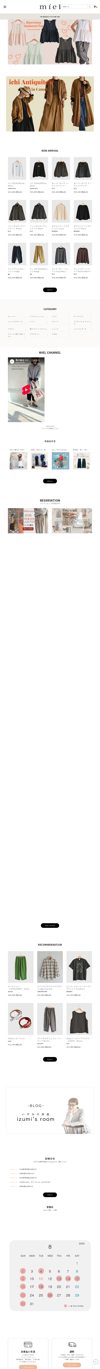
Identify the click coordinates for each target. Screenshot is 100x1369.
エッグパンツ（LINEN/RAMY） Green (18, 987)
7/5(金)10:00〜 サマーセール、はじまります (34, 1182)
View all (50, 290)
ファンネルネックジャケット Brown (16, 227)
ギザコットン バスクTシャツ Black (82, 227)
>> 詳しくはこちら (72, 1365)
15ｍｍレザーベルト (16, 1038)
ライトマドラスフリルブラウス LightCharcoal (49, 987)
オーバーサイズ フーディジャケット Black (82, 185)
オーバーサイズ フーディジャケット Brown (60, 185)
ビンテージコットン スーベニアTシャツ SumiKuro (78, 987)
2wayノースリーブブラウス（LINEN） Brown (78, 1039)
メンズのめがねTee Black (38, 184)
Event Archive (50, 925)
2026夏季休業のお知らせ (28, 1169)
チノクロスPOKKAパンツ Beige (39, 270)
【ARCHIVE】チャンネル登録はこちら (50, 427)
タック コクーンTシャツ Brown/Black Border (82, 271)
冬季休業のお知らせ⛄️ (27, 1173)
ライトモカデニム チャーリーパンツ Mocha (49, 1039)
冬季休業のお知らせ (26, 1186)
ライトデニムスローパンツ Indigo (16, 270)
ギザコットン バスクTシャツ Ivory (60, 227)
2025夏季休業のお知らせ (28, 1178)
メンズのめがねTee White (16, 184)
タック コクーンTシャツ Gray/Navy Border (60, 271)
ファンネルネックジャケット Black (38, 227)
